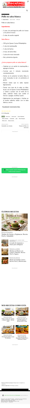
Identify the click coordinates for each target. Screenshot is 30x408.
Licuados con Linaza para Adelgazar (17, 240)
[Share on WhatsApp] (21, 406)
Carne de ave (8, 116)
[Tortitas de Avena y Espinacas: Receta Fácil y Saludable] (15, 222)
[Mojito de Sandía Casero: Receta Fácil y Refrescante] (5, 260)
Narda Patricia (5, 19)
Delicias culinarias (5, 118)
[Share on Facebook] (3, 406)
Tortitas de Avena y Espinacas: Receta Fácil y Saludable (15, 235)
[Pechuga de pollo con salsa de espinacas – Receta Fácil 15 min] (22, 311)
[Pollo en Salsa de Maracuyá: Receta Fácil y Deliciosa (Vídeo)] (22, 329)
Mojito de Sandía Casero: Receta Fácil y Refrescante (18, 260)
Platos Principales (22, 118)
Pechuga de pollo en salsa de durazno (8, 337)
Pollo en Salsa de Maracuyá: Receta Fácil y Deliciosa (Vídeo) (22, 338)
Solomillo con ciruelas (7, 126)
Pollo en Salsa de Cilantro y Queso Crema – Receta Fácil (8, 320)
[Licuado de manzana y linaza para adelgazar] (5, 243)
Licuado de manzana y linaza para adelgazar (17, 243)
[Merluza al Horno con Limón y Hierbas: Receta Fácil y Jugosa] (5, 251)
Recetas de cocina (11, 120)
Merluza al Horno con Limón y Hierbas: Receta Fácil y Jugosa (17, 252)
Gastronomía (12, 118)
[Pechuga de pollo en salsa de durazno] (8, 329)
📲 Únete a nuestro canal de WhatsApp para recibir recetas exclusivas (14, 170)
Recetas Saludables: (7, 232)
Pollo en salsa (5, 14)
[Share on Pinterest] (15, 406)
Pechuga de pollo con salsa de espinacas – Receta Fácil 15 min (22, 320)
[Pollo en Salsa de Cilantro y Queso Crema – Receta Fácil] (8, 311)
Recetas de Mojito (15, 257)
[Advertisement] (15, 147)
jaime (16, 118)
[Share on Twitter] (9, 406)
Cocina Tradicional (21, 116)
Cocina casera (14, 116)
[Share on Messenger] (27, 406)
